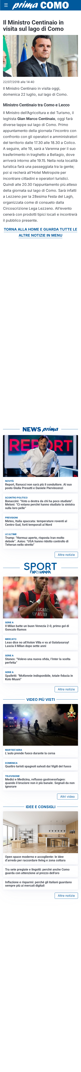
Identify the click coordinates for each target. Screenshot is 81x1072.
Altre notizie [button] (66, 555)
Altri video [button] (67, 796)
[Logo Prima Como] (40, 5)
